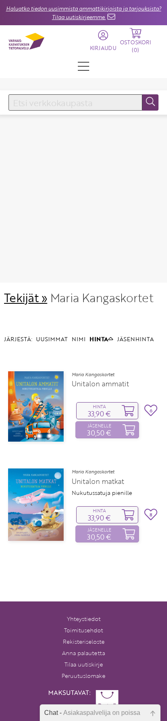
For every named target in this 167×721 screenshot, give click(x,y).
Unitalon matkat (98, 481)
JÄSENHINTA (135, 339)
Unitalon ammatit (100, 384)
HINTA (99, 339)
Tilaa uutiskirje (83, 664)
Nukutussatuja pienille (102, 493)
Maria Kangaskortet (93, 374)
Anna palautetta (83, 653)
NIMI (79, 339)
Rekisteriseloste (84, 641)
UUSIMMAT (52, 339)
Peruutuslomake (83, 675)
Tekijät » (25, 297)
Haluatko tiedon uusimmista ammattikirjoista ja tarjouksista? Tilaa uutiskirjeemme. (83, 12)
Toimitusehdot (83, 630)
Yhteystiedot (84, 618)
